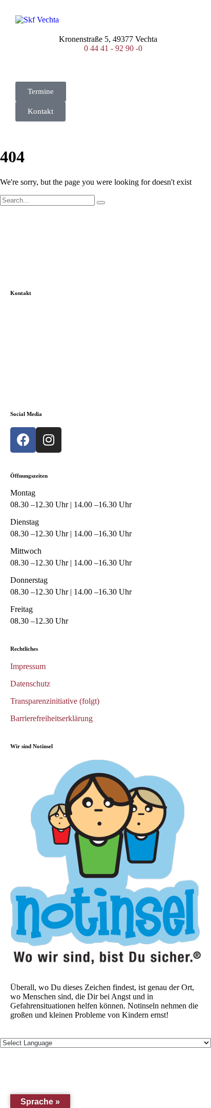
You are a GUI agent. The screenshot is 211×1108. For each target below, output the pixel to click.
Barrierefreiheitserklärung (51, 718)
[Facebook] (23, 440)
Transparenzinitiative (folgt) (54, 701)
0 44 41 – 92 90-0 (68, 370)
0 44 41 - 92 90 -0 (113, 48)
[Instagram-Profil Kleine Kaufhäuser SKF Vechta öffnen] (48, 440)
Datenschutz (30, 683)
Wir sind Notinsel (31, 746)
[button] (40, 92)
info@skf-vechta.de (68, 353)
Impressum (28, 666)
